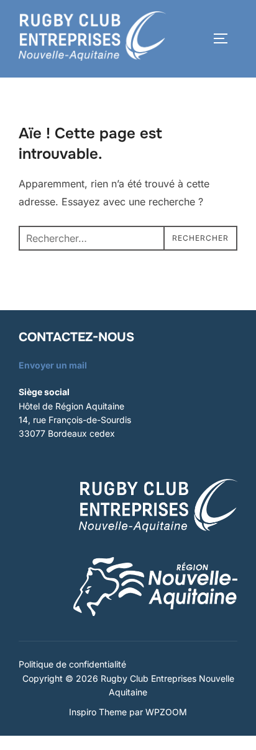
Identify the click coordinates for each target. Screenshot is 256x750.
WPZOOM (166, 712)
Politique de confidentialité (72, 664)
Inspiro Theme (98, 712)
